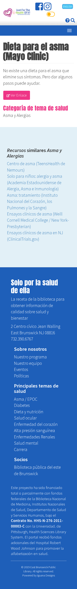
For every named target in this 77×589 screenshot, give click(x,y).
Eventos (21, 369)
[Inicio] (16, 13)
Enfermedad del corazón (36, 424)
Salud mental (26, 443)
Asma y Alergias (17, 115)
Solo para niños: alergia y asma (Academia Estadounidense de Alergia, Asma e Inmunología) (34, 182)
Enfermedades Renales (34, 437)
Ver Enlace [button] (18, 95)
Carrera (20, 449)
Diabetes (22, 405)
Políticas (21, 376)
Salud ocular (25, 418)
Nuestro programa (30, 357)
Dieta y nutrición (28, 412)
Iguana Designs (46, 575)
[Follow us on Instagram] (48, 8)
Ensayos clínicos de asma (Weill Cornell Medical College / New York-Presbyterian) (38, 220)
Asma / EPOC (25, 399)
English (67, 6)
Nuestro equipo (28, 363)
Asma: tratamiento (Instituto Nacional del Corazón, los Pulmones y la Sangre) (32, 201)
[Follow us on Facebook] (39, 8)
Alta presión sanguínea (34, 430)
